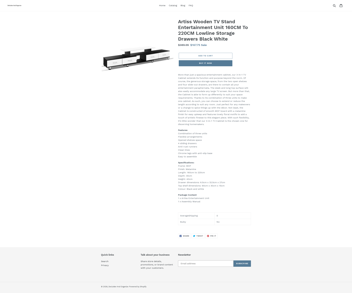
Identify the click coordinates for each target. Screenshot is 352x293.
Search (104, 261)
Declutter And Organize (118, 287)
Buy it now (205, 63)
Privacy (105, 265)
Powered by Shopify (137, 287)
